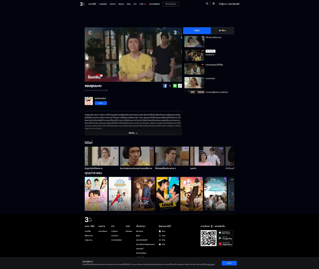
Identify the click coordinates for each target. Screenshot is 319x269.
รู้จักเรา (138, 236)
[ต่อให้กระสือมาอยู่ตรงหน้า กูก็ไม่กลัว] (191, 194)
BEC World (139, 231)
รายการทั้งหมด (102, 231)
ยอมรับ (229, 263)
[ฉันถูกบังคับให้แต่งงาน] (102, 156)
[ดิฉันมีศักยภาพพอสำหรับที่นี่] (167, 194)
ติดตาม (101, 103)
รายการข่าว (114, 236)
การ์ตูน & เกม (88, 240)
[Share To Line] (175, 86)
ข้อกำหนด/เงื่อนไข (141, 253)
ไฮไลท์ (197, 30)
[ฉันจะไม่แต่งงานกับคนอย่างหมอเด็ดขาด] (137, 156)
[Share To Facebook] (165, 86)
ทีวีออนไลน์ (129, 231)
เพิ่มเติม (132, 133)
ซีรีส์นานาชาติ (89, 236)
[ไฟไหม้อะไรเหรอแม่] (143, 194)
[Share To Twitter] (170, 86)
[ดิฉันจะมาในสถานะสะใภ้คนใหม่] (120, 194)
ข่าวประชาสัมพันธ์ (116, 240)
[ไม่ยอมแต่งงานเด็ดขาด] (96, 194)
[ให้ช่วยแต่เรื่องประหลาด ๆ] (172, 156)
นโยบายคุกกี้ (139, 249)
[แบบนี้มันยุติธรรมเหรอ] (215, 194)
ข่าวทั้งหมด (114, 231)
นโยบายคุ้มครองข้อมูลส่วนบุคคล (145, 244)
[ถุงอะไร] (207, 156)
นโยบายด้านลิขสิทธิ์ (141, 240)
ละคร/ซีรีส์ (88, 231)
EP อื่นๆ (222, 30)
